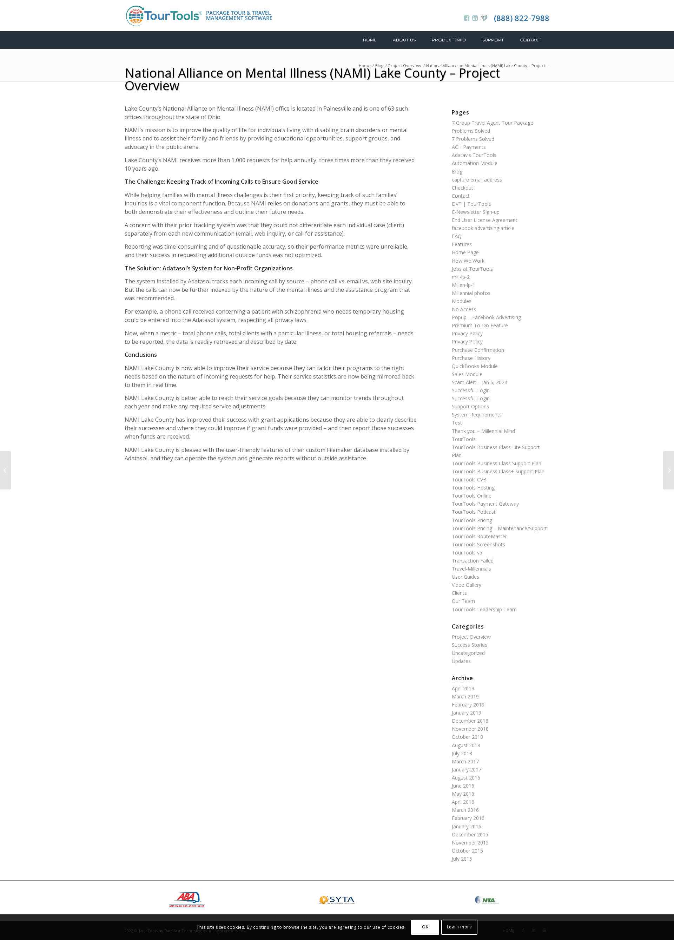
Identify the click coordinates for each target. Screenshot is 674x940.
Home (364, 65)
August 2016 (466, 777)
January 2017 (466, 769)
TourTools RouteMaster (479, 536)
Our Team (463, 601)
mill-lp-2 (461, 277)
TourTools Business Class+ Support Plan (498, 471)
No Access (464, 309)
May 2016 (463, 793)
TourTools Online (471, 495)
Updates (461, 661)
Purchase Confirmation (478, 350)
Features (462, 244)
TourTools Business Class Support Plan (496, 463)
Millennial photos (471, 293)
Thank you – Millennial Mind (483, 431)
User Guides (465, 576)
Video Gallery (466, 584)
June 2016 (463, 785)
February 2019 (468, 704)
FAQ (457, 236)
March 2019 (465, 696)
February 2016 (468, 818)
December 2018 (470, 720)
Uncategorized (468, 653)
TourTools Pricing (472, 520)
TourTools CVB (469, 479)
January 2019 (466, 712)
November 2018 (470, 728)
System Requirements (477, 414)
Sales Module (467, 374)
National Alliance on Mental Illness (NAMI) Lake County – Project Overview (312, 79)
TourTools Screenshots (478, 544)
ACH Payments (469, 147)
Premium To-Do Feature (480, 325)
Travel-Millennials (471, 568)
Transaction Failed (473, 560)
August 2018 (466, 745)
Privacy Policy (467, 333)
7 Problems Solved (473, 139)
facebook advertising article (483, 228)
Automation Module (474, 163)
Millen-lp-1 (463, 285)
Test (457, 422)
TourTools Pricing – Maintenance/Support (499, 528)
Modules (461, 301)
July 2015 (462, 858)
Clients (459, 593)
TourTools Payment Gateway (485, 503)
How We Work (468, 260)
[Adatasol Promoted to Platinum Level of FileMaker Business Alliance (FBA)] (5, 470)
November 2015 (470, 842)
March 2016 (465, 810)
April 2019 (463, 688)
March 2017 (465, 761)
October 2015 (467, 850)
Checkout (462, 187)
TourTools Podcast (474, 511)
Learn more (459, 927)
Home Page (465, 252)
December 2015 (470, 834)
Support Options (470, 406)
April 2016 (463, 801)
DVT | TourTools (471, 204)
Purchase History (471, 358)
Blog (379, 65)
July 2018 (462, 753)
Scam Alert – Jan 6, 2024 (479, 382)
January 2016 (466, 826)
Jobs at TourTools (472, 268)
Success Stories (469, 645)
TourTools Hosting (473, 487)
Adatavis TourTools (474, 155)
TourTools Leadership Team (484, 609)
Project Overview (404, 65)
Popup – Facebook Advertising (486, 317)
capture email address (477, 179)
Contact (461, 195)
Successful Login (471, 390)
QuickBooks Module (475, 366)
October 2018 (467, 737)
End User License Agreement (484, 220)
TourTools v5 (467, 552)
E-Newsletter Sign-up (476, 212)
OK (425, 927)
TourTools (464, 439)
